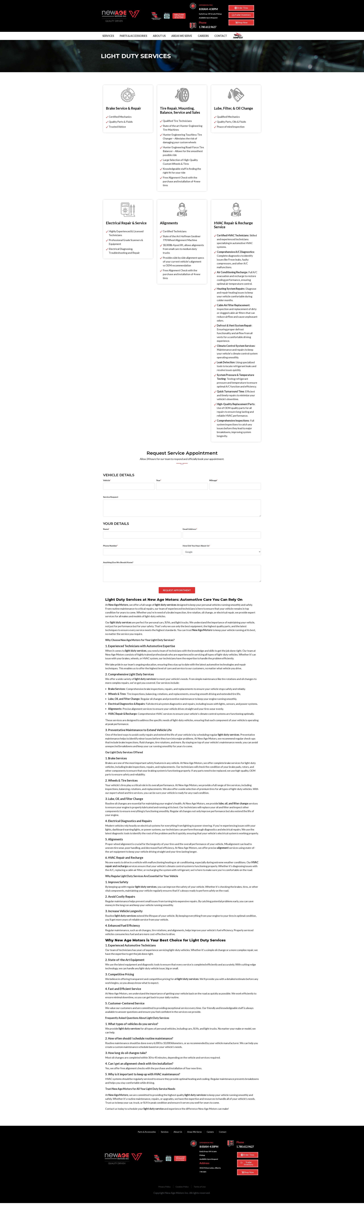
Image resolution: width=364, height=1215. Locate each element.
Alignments (169, 223)
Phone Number (110, 545)
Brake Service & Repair (123, 108)
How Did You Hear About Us (196, 545)
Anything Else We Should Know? (118, 562)
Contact (220, 35)
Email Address (190, 529)
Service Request (110, 497)
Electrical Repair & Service (126, 223)
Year (158, 480)
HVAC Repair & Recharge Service (233, 225)
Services (108, 35)
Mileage (213, 480)
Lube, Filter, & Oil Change (233, 108)
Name (106, 529)
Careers (203, 35)
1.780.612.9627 (207, 27)
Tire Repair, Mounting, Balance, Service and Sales (180, 110)
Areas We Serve (181, 35)
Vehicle (106, 480)
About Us (159, 35)
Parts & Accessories (133, 35)
